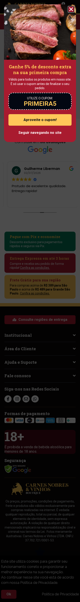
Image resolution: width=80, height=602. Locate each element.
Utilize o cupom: (40, 98)
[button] (71, 9)
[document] (40, 301)
